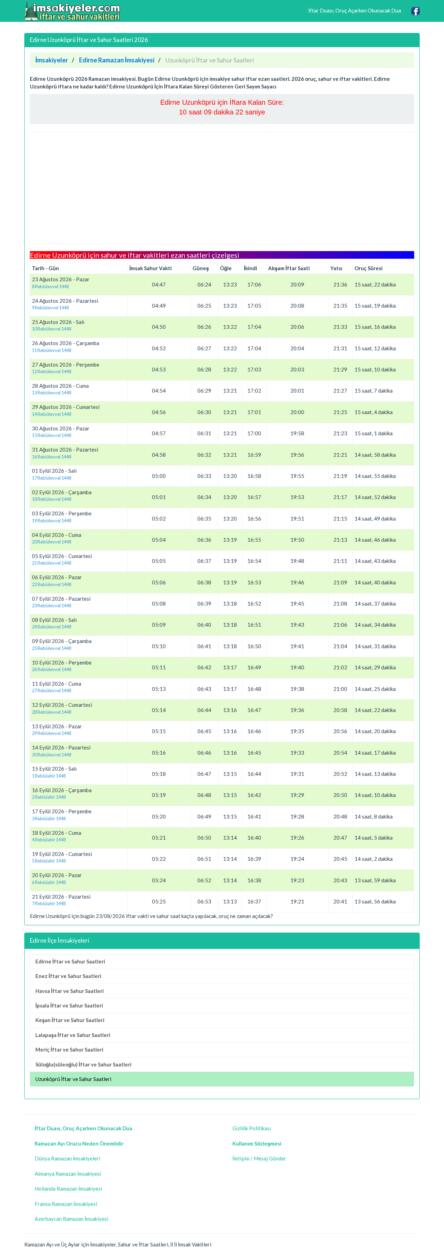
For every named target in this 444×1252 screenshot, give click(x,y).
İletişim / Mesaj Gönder (259, 1158)
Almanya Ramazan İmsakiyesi (68, 1173)
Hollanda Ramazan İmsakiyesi (68, 1188)
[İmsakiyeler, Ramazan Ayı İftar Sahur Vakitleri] (72, 10)
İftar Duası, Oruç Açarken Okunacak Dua (354, 10)
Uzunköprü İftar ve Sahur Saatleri (73, 1079)
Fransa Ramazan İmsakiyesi (66, 1204)
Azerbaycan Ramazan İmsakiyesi (71, 1219)
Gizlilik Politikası (251, 1128)
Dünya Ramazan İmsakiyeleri (67, 1158)
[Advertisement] (222, 187)
